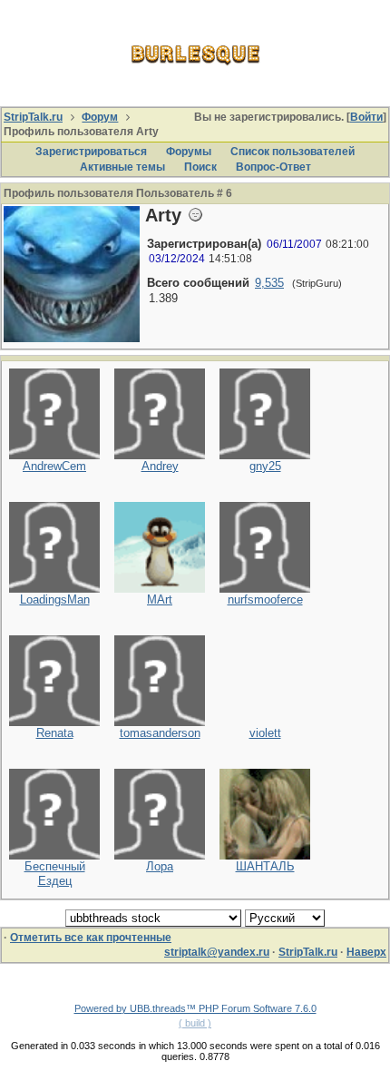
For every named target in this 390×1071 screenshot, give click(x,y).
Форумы (188, 151)
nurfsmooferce (265, 599)
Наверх (366, 952)
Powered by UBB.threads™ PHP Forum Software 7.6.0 (195, 1008)
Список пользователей (292, 151)
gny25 (265, 466)
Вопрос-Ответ (273, 167)
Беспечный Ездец (54, 874)
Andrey (160, 466)
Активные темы (122, 167)
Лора (159, 866)
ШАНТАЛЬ (265, 866)
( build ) (195, 1022)
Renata (54, 733)
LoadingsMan (55, 599)
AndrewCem (54, 466)
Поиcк (200, 167)
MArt (159, 599)
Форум (100, 117)
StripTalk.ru (33, 117)
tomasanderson (160, 733)
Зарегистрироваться (91, 151)
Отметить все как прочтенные (90, 937)
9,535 (269, 283)
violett (265, 733)
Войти (366, 117)
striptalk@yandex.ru (216, 952)
